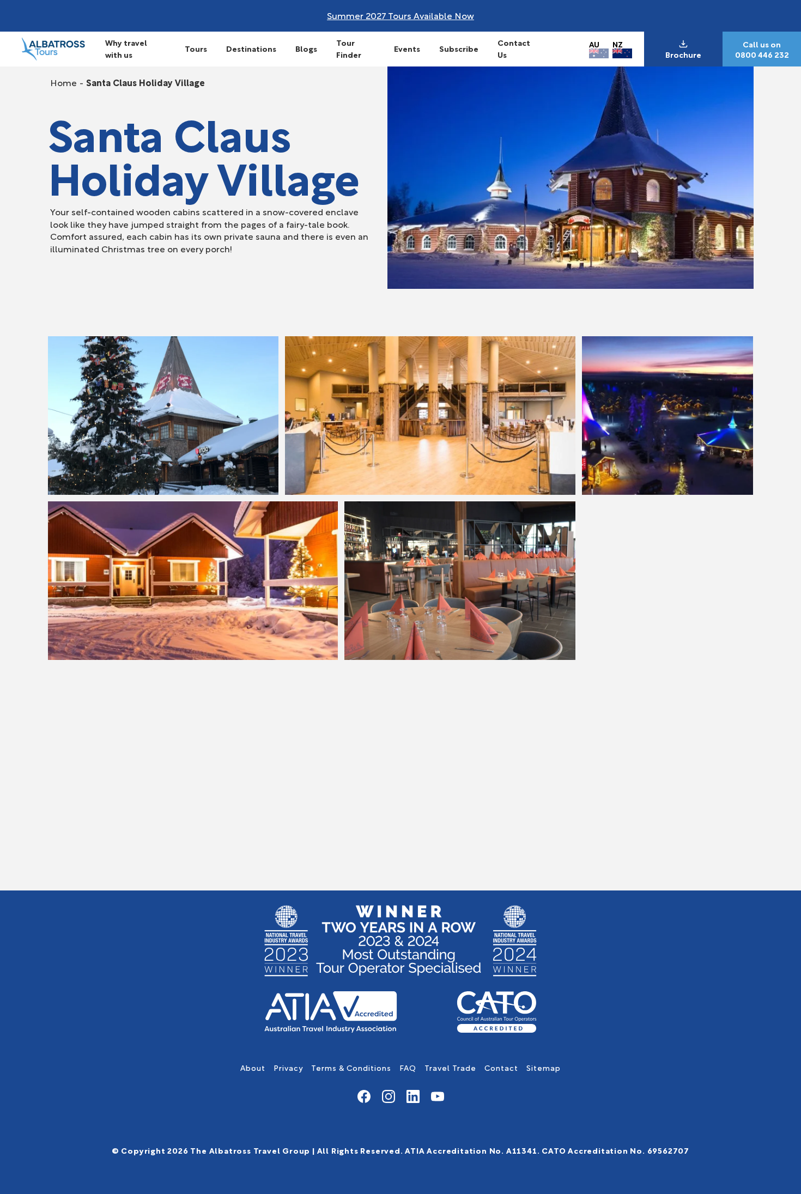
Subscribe (458, 48)
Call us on (762, 44)
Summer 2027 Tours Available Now (400, 15)
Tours (196, 48)
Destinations (251, 48)
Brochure (683, 54)
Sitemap (543, 1067)
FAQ (407, 1067)
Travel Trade (450, 1067)
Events (407, 48)
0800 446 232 (762, 54)
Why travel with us (126, 48)
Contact (501, 1067)
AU (594, 44)
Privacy (288, 1067)
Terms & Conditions (351, 1067)
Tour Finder (348, 48)
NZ (617, 44)
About (252, 1067)
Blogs (306, 48)
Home (63, 82)
